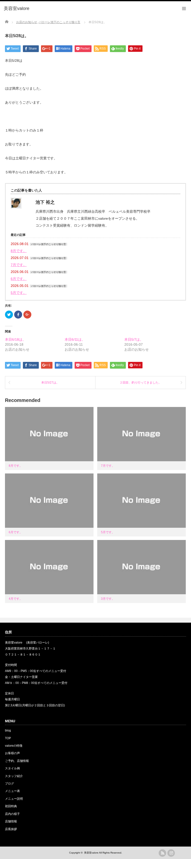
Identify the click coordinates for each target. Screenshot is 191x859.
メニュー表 (12, 791)
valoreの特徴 (13, 745)
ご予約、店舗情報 (17, 761)
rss (162, 853)
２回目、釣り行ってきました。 (140, 382)
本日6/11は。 (75, 339)
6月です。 (19, 279)
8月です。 (19, 251)
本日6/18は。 (15, 339)
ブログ (9, 783)
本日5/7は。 (133, 339)
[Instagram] (171, 853)
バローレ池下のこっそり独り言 (48, 244)
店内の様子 (12, 814)
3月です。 (108, 598)
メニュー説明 (14, 798)
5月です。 (19, 293)
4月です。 (15, 598)
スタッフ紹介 (14, 776)
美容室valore (91, 852)
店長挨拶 (11, 829)
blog (8, 730)
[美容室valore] (16, 8)
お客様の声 (12, 753)
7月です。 (19, 265)
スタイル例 (12, 768)
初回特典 (11, 806)
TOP (8, 738)
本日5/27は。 (50, 382)
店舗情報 (11, 821)
